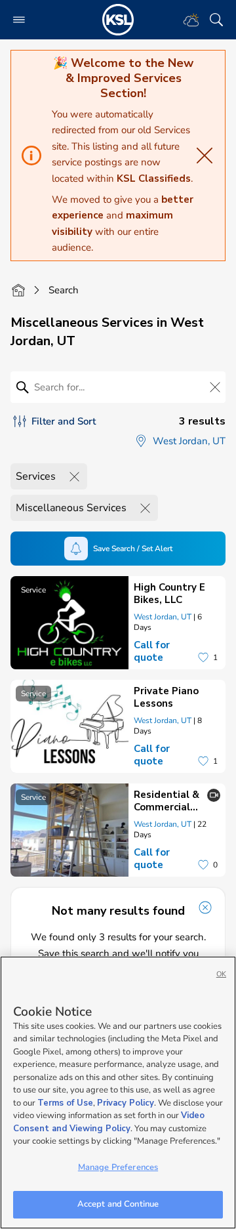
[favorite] (203, 657)
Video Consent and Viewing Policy (109, 1122)
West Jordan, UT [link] (162, 617)
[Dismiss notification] (205, 907)
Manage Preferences (118, 1167)
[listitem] (118, 622)
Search (64, 290)
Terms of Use (65, 1103)
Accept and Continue (118, 1204)
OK (221, 974)
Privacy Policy (125, 1103)
